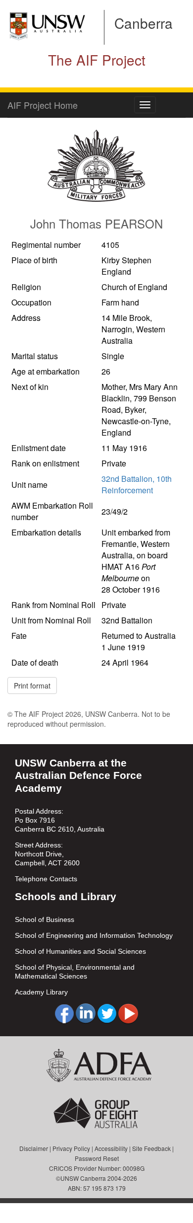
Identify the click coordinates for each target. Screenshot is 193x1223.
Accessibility (111, 1148)
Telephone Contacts (46, 879)
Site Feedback (151, 1148)
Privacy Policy (71, 1148)
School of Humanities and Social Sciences (80, 951)
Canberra (143, 23)
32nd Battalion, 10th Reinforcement (136, 484)
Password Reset (97, 1158)
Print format (32, 685)
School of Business (44, 919)
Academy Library (41, 992)
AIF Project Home (42, 104)
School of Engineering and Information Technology (94, 935)
